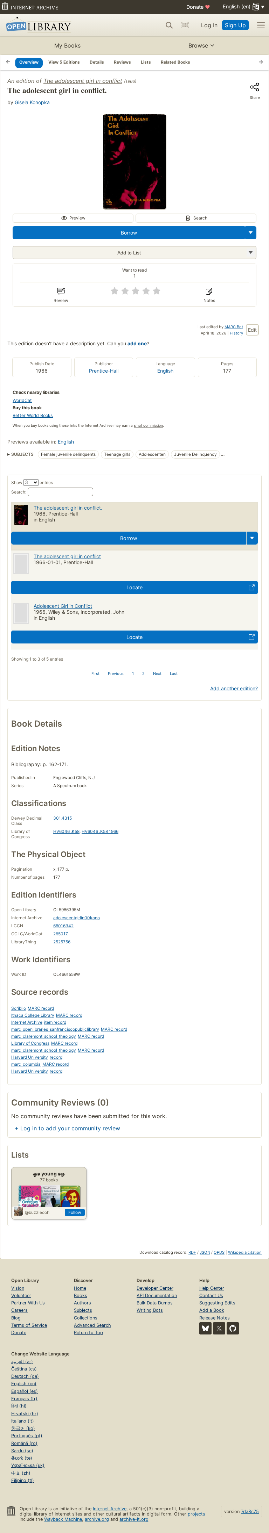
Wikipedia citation (245, 1252)
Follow (74, 1212)
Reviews (122, 62)
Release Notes (214, 1317)
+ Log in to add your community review (67, 1128)
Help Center (211, 1288)
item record (55, 1022)
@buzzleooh (37, 1212)
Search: (18, 492)
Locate (134, 587)
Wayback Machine (63, 1519)
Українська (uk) (27, 1465)
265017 (60, 933)
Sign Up (235, 25)
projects (196, 1514)
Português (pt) (26, 1435)
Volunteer (21, 1295)
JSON (205, 1252)
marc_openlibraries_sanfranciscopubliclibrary (55, 1029)
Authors (82, 1302)
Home (80, 1288)
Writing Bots (150, 1310)
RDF (192, 1252)
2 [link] (143, 673)
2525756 (61, 941)
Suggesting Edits (217, 1302)
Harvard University (29, 1057)
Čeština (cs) (24, 1369)
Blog (16, 1317)
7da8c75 (250, 1511)
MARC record (41, 1008)
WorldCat (22, 400)
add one (137, 343)
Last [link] (174, 673)
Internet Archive (26, 1022)
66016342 (63, 925)
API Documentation (157, 1295)
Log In (209, 25)
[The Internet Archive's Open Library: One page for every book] (37, 25)
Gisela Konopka (32, 102)
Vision (17, 1288)
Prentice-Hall (103, 371)
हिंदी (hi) (19, 1406)
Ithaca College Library (32, 1015)
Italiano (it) (22, 1421)
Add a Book (211, 1310)
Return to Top (88, 1332)
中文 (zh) (20, 1473)
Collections (85, 1317)
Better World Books (33, 415)
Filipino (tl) (22, 1480)
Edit (252, 330)
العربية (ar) (22, 1361)
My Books (67, 45)
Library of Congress (30, 1043)
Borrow (129, 233)
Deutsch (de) (25, 1376)
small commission (148, 425)
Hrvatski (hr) (24, 1413)
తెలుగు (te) (21, 1458)
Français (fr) (24, 1398)
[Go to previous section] (8, 62)
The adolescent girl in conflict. (68, 508)
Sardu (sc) (22, 1450)
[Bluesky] (205, 1328)
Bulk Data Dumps (155, 1302)
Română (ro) (24, 1443)
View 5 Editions (64, 62)
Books (80, 1295)
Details (97, 62)
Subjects (83, 1310)
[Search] (169, 25)
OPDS (219, 1252)
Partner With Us (28, 1302)
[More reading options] (251, 232)
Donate (198, 7)
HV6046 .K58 (66, 831)
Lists (146, 62)
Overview (29, 62)
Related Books (175, 62)
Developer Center (155, 1288)
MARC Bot (234, 326)
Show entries (32, 482)
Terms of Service (29, 1325)
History (236, 333)
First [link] (95, 673)
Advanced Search (92, 1325)
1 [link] (133, 673)
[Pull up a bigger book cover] (134, 207)
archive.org (97, 1519)
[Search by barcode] (185, 25)
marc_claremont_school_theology (43, 1036)
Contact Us (211, 1295)
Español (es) (24, 1391)
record (56, 1057)
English (165, 371)
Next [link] (157, 673)
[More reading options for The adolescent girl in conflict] (250, 252)
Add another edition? (234, 688)
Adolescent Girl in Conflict (63, 606)
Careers (19, 1310)
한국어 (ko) (23, 1428)
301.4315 (62, 818)
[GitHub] (233, 1328)
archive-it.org (134, 1519)
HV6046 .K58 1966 (100, 831)
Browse (198, 45)
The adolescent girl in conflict (82, 80)
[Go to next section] (261, 62)
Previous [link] (116, 673)
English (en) (23, 1383)
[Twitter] (219, 1328)
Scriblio (18, 1008)
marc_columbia (26, 1064)
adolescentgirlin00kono (76, 917)
